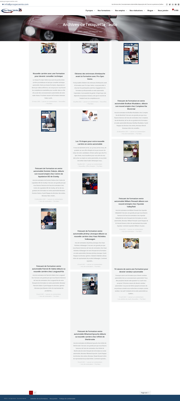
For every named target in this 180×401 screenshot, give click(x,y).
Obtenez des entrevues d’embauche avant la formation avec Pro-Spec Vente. (90, 76)
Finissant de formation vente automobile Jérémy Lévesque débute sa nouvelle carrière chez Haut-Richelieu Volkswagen (90, 235)
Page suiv (144, 393)
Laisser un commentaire (49, 101)
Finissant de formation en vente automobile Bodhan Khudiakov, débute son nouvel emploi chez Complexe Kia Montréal (131, 105)
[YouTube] (175, 4)
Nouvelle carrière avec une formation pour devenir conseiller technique (49, 74)
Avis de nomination (128, 134)
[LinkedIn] (172, 4)
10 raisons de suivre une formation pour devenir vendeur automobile (131, 270)
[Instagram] (178, 4)
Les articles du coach (124, 299)
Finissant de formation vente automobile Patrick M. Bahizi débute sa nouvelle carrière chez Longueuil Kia (48, 269)
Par (49, 103)
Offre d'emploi (90, 166)
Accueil (79, 32)
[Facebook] (167, 4)
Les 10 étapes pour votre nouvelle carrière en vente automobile (90, 142)
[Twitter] (170, 4)
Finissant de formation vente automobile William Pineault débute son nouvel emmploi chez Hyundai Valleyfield (131, 202)
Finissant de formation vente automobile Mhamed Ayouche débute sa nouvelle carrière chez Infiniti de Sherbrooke (90, 335)
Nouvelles (62, 101)
